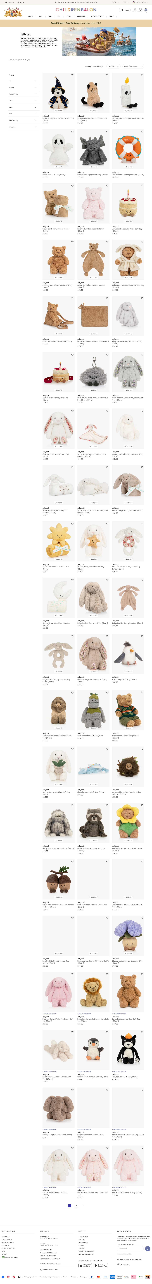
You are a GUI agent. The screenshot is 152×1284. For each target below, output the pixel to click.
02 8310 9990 (51, 1253)
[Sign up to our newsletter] (147, 1248)
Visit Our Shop (83, 1237)
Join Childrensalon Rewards (130, 1260)
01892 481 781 (55, 1263)
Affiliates (81, 1248)
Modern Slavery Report (86, 1254)
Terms (65, 1277)
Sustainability (83, 1242)
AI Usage (82, 1277)
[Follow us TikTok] (19, 1278)
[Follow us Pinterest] (14, 1278)
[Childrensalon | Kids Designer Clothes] (13, 12)
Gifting (4, 1254)
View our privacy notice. (124, 1254)
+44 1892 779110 (55, 1259)
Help (3, 1251)
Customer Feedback (8, 1248)
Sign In (22, 2)
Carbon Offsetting (10, 1257)
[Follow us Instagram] (8, 1278)
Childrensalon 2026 (39, 1277)
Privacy (73, 1277)
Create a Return (7, 1239)
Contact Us (5, 1237)
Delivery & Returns (8, 1242)
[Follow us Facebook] (3, 1278)
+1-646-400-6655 (49, 1256)
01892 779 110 (47, 1250)
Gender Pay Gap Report (86, 1251)
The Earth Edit (125, 1264)
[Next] (82, 1205)
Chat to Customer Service (48, 1237)
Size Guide (5, 1245)
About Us (81, 1239)
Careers (81, 1245)
